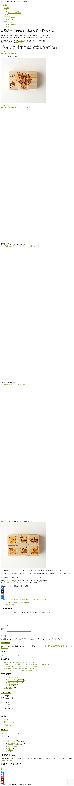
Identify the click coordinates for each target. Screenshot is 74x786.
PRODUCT (26, 599)
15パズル (21, 41)
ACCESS (11, 19)
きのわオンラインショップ (12, 582)
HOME (6, 8)
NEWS (10, 23)
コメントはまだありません (39, 599)
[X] (37, 591)
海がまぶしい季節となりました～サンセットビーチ (21, 663)
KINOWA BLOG (13, 24)
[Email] (37, 594)
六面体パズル (19, 42)
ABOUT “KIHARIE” (14, 13)
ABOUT (6, 9)
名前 (3, 629)
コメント (4, 625)
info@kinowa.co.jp (6, 760)
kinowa (3, 599)
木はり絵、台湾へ (11, 604)
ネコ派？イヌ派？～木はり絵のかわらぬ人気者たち (21, 666)
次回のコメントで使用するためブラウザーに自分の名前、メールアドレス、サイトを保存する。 (34, 639)
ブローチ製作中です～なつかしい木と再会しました (21, 670)
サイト (3, 635)
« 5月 (2, 712)
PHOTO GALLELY (14, 682)
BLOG (6, 21)
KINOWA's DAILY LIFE (15, 681)
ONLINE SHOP (9, 722)
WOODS (10, 687)
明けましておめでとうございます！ (16, 603)
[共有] (37, 597)
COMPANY (11, 18)
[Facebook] (37, 588)
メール (4, 632)
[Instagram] (37, 776)
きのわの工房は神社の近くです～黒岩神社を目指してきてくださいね (26, 664)
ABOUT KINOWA (13, 11)
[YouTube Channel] (37, 782)
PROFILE (7, 16)
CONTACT (7, 26)
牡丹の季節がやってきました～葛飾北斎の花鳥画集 (21, 668)
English (5, 5)
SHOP (6, 14)
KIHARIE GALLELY (14, 679)
